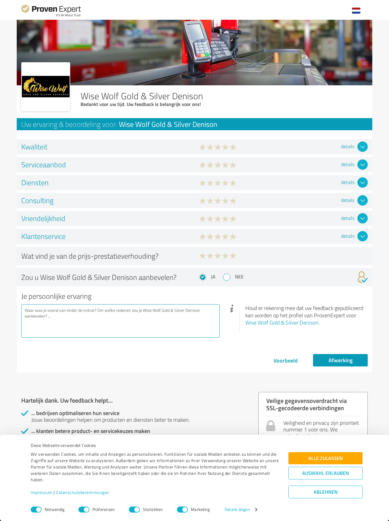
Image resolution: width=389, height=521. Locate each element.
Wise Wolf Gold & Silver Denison (281, 322)
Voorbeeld (286, 360)
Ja (213, 276)
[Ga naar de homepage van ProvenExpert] (51, 16)
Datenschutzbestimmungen (82, 492)
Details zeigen (237, 509)
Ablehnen (326, 492)
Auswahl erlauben (325, 473)
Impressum (42, 492)
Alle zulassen (325, 458)
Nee (239, 276)
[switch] (83, 509)
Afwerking (341, 360)
